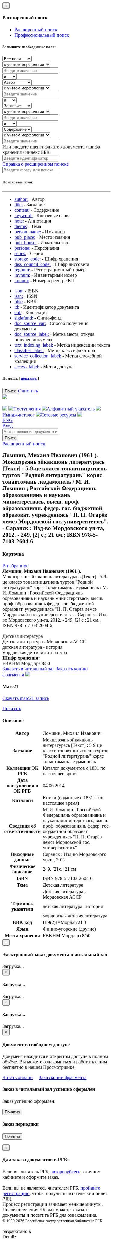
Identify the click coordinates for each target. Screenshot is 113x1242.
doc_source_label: (31, 334)
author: (21, 199)
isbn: (19, 290)
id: (16, 307)
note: (19, 220)
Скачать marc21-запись (25, 698)
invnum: (22, 275)
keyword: (23, 215)
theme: (20, 226)
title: (18, 204)
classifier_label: (29, 350)
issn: (18, 296)
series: (20, 253)
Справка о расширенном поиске (35, 164)
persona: (22, 248)
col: (17, 312)
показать (29, 378)
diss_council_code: (32, 264)
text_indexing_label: (33, 345)
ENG (7, 420)
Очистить (28, 390)
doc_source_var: (30, 323)
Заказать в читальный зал (28, 668)
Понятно (12, 1112)
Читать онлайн (17, 1077)
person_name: (27, 231)
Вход (7, 425)
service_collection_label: (37, 355)
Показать (11, 708)
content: (22, 210)
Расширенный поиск (35, 29)
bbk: (18, 301)
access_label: (26, 366)
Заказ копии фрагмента (62, 1077)
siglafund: (23, 317)
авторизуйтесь (65, 1171)
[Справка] (79, 414)
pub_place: (24, 237)
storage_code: (27, 258)
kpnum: (21, 280)
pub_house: (25, 242)
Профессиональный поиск (41, 35)
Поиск (10, 391)
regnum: (22, 269)
